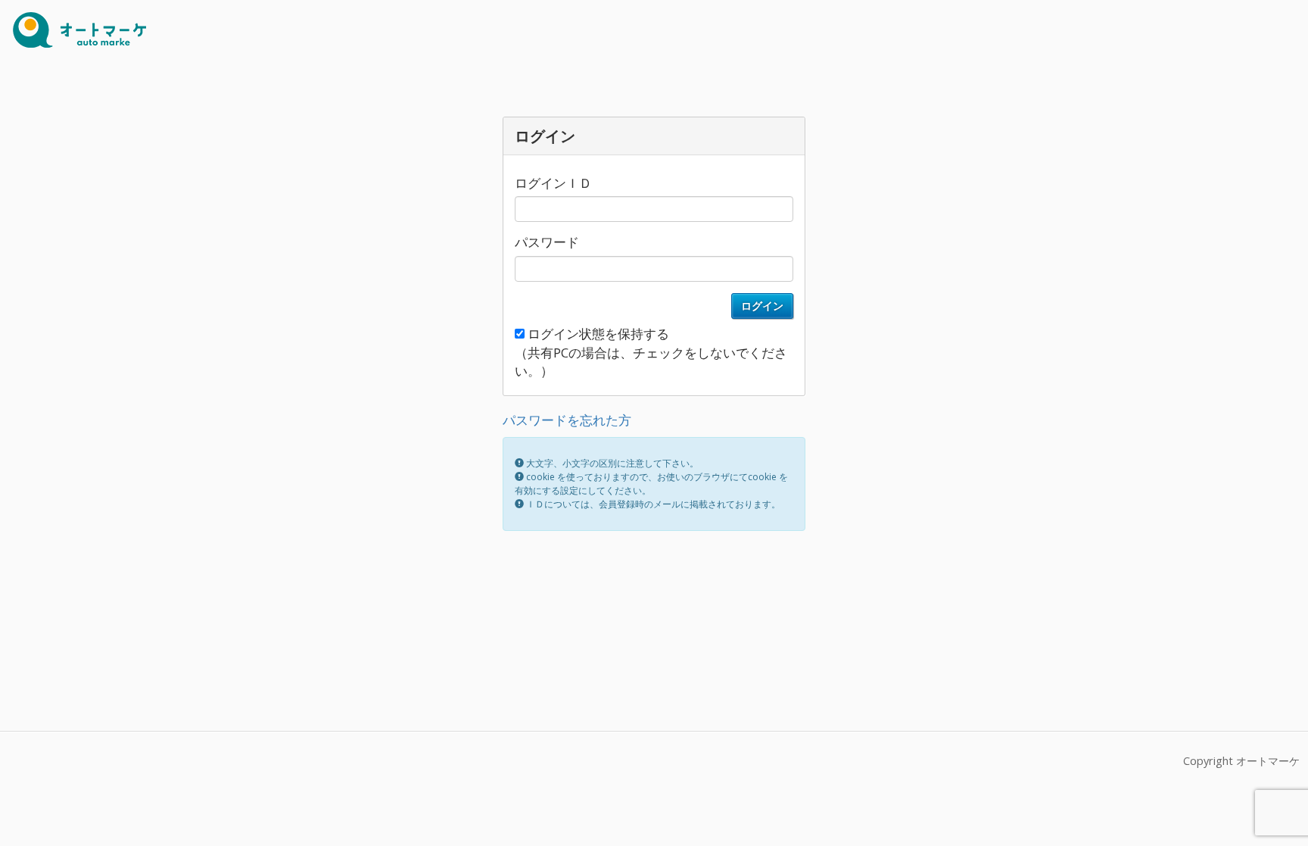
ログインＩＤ (553, 183)
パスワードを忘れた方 (567, 420)
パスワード (547, 242)
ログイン (762, 305)
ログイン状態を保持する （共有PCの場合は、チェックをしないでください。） (651, 352)
